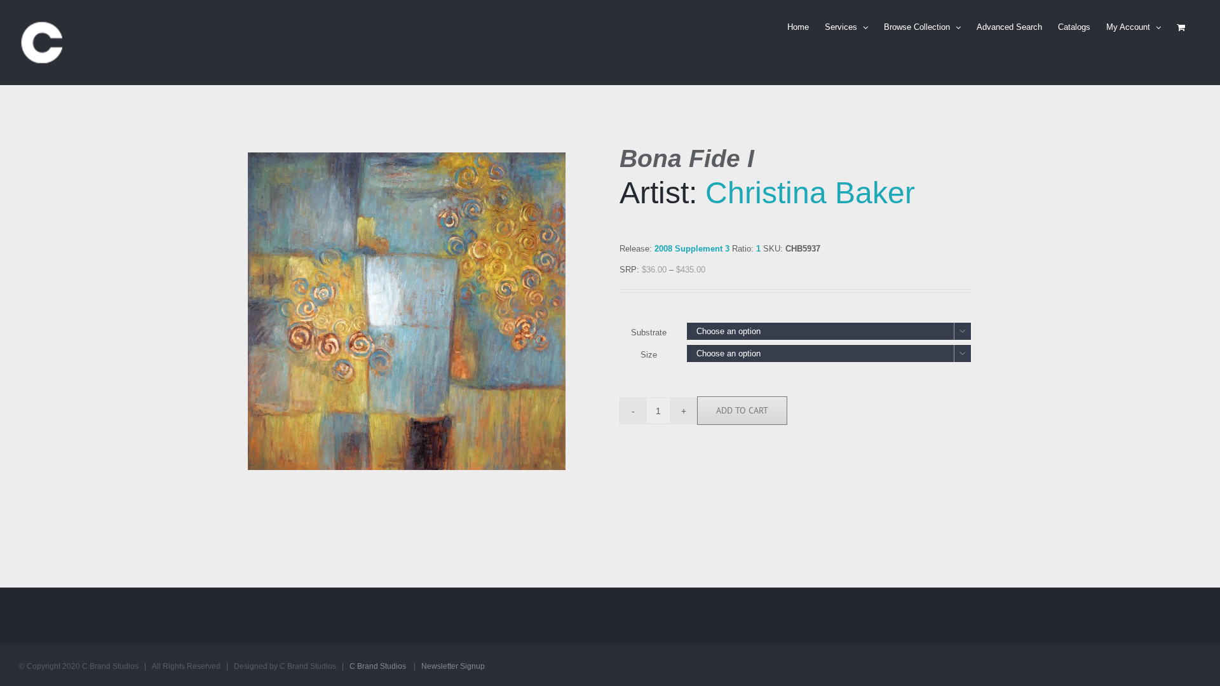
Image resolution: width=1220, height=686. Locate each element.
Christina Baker (810, 193)
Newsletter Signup (453, 666)
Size (648, 355)
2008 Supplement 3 (691, 248)
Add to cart (742, 410)
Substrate (649, 332)
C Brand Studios (377, 666)
